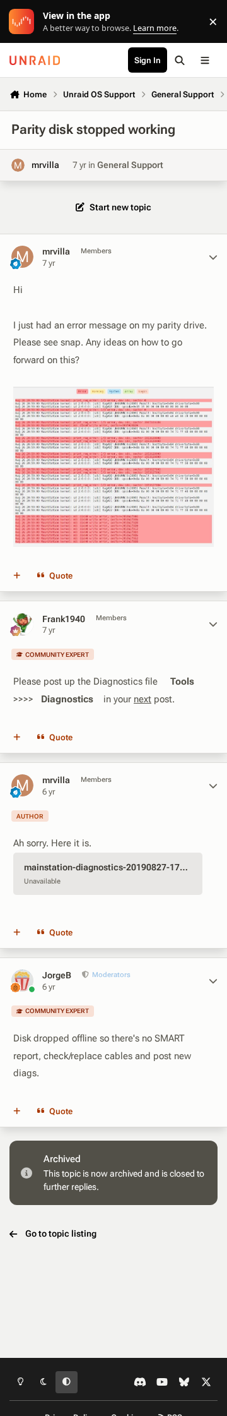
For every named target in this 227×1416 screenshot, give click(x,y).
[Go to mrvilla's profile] (18, 165)
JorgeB (56, 975)
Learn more (24, 22)
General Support (130, 165)
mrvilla (45, 165)
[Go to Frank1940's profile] (22, 624)
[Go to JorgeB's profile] (22, 980)
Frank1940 (63, 619)
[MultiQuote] (17, 576)
